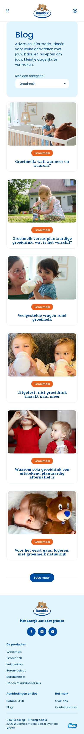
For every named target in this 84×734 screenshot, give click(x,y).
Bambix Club (15, 701)
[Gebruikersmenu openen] (75, 10)
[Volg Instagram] (42, 631)
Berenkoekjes (16, 670)
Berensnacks (15, 677)
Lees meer (42, 578)
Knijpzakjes (14, 664)
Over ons (61, 701)
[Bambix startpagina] (42, 10)
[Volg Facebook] (31, 631)
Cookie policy (15, 720)
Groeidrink (14, 658)
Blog (9, 707)
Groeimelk (14, 652)
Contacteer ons (66, 707)
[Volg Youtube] (52, 631)
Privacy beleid (37, 720)
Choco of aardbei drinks (23, 683)
